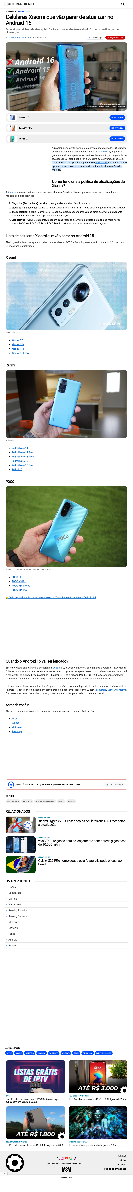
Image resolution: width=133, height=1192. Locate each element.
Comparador (15, 892)
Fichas (12, 887)
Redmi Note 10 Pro (22, 465)
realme (122, 689)
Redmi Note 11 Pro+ (23, 456)
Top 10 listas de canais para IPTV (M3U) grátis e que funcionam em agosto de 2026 (32, 1100)
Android (102, 151)
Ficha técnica (117, 117)
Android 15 (101, 162)
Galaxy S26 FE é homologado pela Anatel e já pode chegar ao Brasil (80, 862)
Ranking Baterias (17, 916)
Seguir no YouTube (116, 38)
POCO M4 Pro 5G (21, 585)
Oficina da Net (12, 11)
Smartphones (25, 11)
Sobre (123, 1160)
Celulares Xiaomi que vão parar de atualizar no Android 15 (59, 20)
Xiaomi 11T (18, 348)
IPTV (8, 1096)
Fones (11, 933)
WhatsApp (53, 1053)
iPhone (12, 945)
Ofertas (12, 898)
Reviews (13, 927)
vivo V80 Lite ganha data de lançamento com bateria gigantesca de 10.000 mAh (82, 842)
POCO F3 (17, 577)
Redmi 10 (17, 469)
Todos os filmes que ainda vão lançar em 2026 (92, 1145)
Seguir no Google (96, 38)
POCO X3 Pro (19, 581)
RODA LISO (14, 904)
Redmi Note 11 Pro (22, 452)
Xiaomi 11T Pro (20, 353)
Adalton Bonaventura (19, 38)
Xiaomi (12, 192)
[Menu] (77, 4)
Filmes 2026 (87, 1053)
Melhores (13, 922)
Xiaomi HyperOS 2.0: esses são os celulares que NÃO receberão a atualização (81, 822)
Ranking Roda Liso (18, 910)
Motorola (101, 689)
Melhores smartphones (79, 1096)
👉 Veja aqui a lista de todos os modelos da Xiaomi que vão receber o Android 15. (51, 597)
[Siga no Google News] (70, 1158)
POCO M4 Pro (19, 589)
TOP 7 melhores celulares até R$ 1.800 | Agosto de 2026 (34, 1145)
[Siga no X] (58, 1158)
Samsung (112, 689)
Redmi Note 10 (20, 460)
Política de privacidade (115, 1168)
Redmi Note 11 (20, 448)
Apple (9, 1053)
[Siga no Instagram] (62, 1158)
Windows (65, 1053)
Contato (122, 1164)
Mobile (61, 801)
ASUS (15, 718)
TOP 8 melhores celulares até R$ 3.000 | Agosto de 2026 (97, 1099)
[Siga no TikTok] (75, 1158)
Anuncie (122, 1156)
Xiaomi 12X (18, 344)
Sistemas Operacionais (45, 801)
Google (56, 667)
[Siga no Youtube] (66, 1158)
